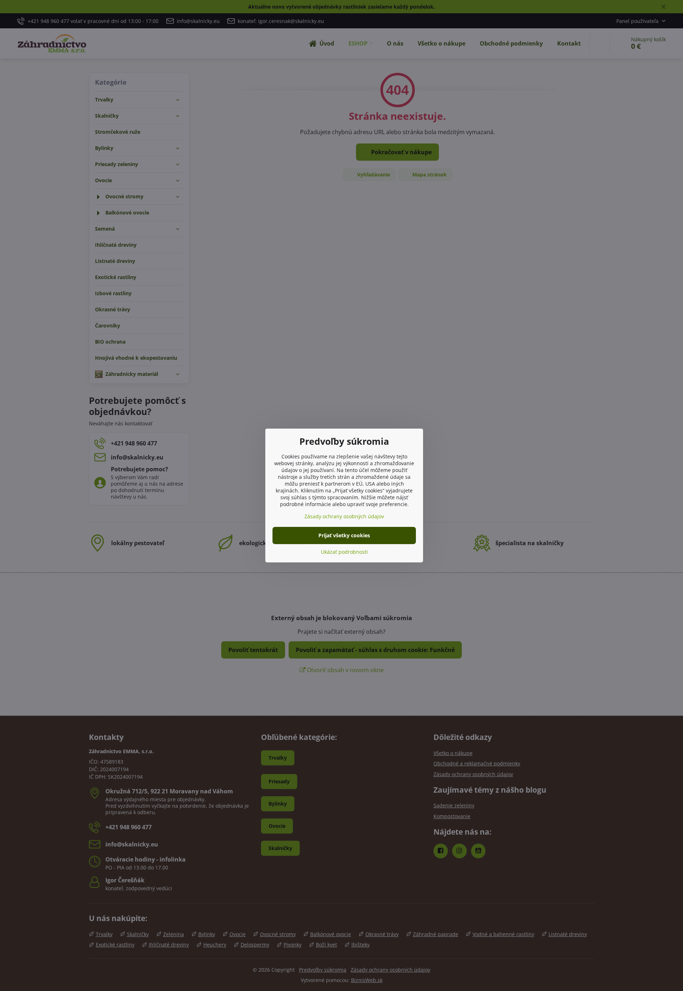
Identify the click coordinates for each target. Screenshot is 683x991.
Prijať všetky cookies (344, 535)
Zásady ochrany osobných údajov (344, 516)
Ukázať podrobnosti (344, 551)
